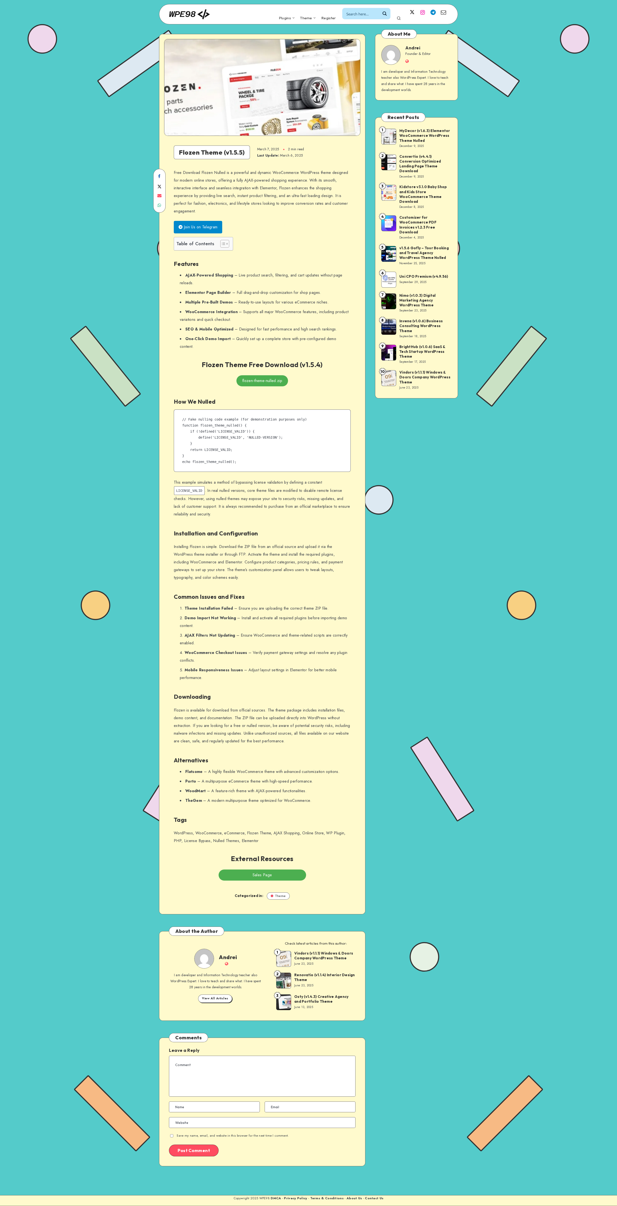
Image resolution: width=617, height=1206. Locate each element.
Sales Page (262, 875)
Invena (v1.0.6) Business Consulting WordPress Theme (421, 326)
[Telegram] (433, 12)
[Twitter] (412, 12)
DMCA (276, 1198)
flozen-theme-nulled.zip (262, 380)
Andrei (228, 957)
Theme (306, 18)
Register (328, 18)
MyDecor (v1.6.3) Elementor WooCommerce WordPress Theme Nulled (424, 135)
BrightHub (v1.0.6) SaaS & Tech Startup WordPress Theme (422, 351)
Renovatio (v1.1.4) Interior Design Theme (324, 977)
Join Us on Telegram (199, 227)
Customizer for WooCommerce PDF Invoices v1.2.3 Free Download (417, 224)
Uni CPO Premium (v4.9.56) (423, 276)
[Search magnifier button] (385, 13)
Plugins (285, 18)
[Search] (399, 17)
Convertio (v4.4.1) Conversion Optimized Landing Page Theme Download (420, 163)
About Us (354, 1198)
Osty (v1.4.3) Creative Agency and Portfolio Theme (321, 999)
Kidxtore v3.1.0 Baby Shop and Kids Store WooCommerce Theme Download (423, 194)
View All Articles (215, 998)
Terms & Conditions (327, 1198)
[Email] (443, 12)
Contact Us (374, 1198)
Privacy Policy (295, 1198)
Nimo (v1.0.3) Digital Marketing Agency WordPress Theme (417, 300)
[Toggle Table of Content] (222, 244)
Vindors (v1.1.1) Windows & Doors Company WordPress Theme (323, 955)
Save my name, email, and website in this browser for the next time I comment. (233, 1135)
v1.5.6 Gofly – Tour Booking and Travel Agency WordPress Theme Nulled (424, 253)
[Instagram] (422, 12)
